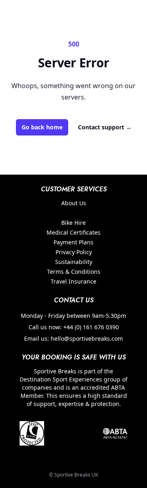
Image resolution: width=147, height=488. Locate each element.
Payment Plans (73, 242)
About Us (73, 203)
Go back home (42, 127)
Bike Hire (73, 222)
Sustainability (73, 262)
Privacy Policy (74, 252)
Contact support (104, 127)
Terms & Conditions (73, 271)
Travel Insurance (73, 281)
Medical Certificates (73, 232)
